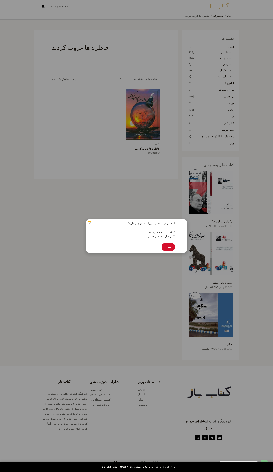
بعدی (168, 246)
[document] (136, 236)
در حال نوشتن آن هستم (160, 236)
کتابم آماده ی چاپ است (159, 232)
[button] (89, 223)
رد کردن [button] (102, 466)
